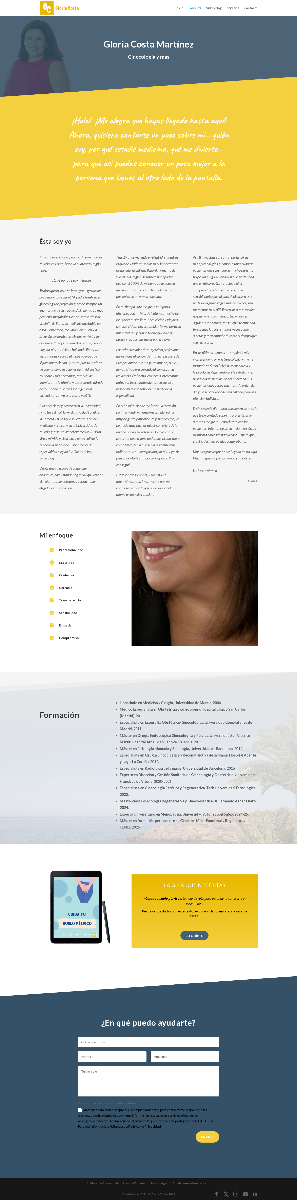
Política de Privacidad (102, 1183)
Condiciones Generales (189, 1183)
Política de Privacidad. (145, 1126)
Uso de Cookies (134, 1183)
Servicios (233, 8)
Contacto (251, 8)
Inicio (179, 8)
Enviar (207, 1137)
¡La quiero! (194, 935)
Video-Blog (214, 8)
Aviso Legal (159, 1183)
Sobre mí (195, 8)
